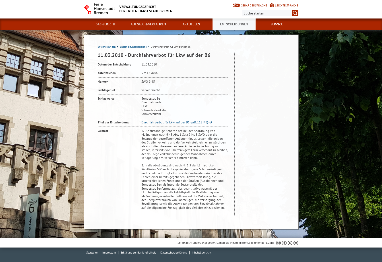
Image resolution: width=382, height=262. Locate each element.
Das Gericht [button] (105, 24)
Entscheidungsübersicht (133, 46)
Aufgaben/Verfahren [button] (148, 24)
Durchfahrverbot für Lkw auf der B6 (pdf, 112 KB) (174, 122)
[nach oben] (368, 248)
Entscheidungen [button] (234, 24)
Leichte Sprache (286, 5)
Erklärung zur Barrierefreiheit (138, 252)
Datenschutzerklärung (173, 252)
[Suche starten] (295, 13)
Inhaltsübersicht (201, 252)
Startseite (92, 252)
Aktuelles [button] (191, 24)
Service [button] (276, 24)
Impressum (109, 252)
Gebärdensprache (254, 5)
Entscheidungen (107, 46)
